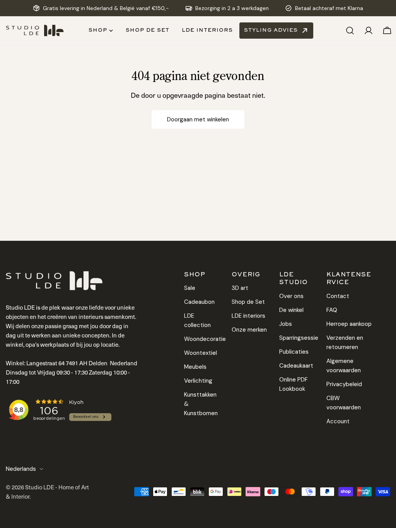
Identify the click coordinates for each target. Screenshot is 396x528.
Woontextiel (200, 353)
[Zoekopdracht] (350, 30)
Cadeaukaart (296, 366)
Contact (337, 296)
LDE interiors (248, 316)
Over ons (291, 296)
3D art (240, 288)
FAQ (331, 310)
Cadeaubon (199, 302)
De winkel (291, 310)
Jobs (285, 324)
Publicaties (294, 352)
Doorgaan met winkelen (198, 119)
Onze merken (249, 330)
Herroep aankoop (349, 324)
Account (338, 421)
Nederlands (21, 469)
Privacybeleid (344, 384)
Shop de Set (248, 302)
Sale (189, 288)
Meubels (195, 367)
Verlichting (198, 381)
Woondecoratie (205, 339)
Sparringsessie (298, 338)
